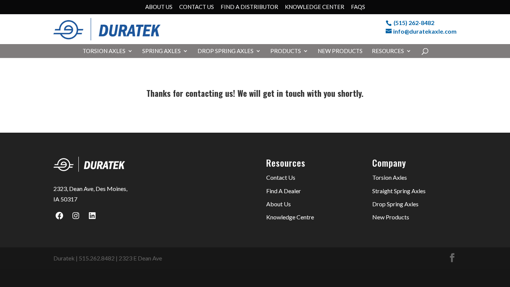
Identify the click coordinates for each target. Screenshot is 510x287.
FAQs (358, 7)
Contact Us (196, 7)
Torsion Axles (104, 51)
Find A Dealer (283, 190)
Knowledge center (314, 7)
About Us (158, 7)
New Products (340, 51)
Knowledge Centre (290, 216)
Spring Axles (161, 51)
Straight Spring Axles (399, 190)
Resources (388, 51)
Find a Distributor (249, 7)
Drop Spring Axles (226, 51)
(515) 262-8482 (414, 22)
